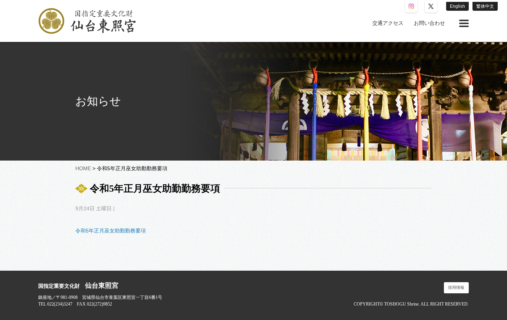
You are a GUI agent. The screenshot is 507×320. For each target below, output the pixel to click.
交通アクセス (387, 23)
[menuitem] (388, 23)
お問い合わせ (429, 23)
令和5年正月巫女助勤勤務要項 (110, 231)
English (457, 6)
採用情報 (456, 288)
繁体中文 (485, 6)
